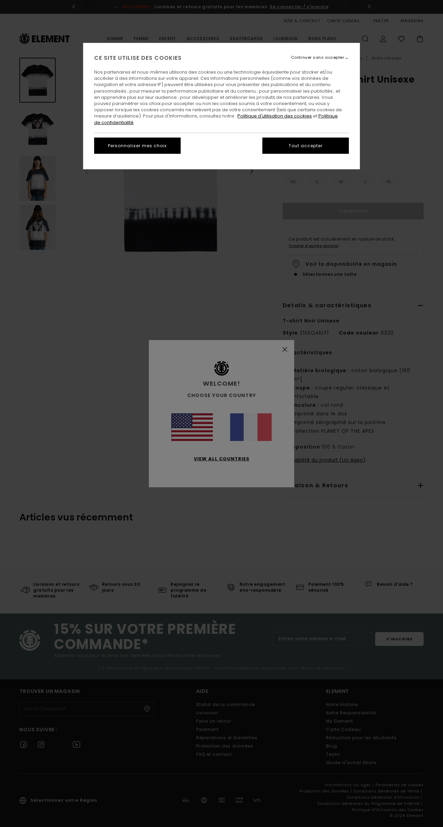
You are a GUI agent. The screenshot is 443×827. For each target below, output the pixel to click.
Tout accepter (306, 146)
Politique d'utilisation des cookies (274, 116)
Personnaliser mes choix (137, 146)
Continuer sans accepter (317, 57)
